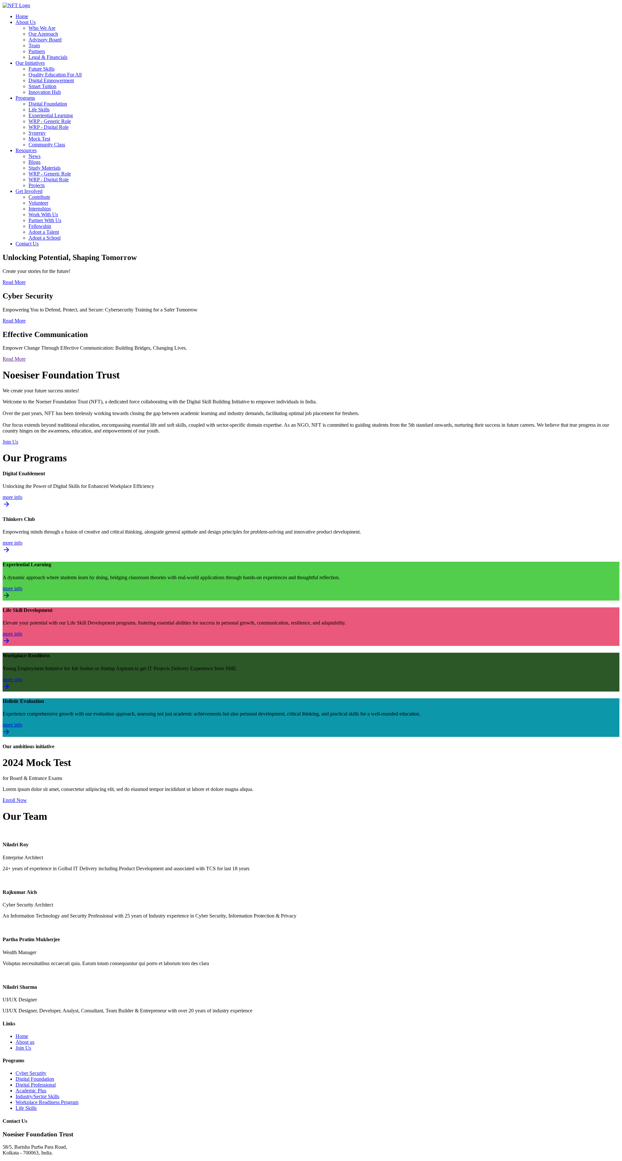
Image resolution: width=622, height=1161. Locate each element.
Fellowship (40, 226)
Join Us (10, 442)
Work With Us (43, 214)
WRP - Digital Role (49, 127)
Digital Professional (36, 1085)
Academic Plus (31, 1090)
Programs (25, 98)
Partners (37, 51)
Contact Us (27, 243)
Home (22, 16)
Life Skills (39, 109)
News (34, 156)
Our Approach (43, 34)
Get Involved (29, 191)
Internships (40, 208)
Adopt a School (45, 238)
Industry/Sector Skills (37, 1096)
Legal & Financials (48, 57)
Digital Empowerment (51, 80)
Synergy (37, 133)
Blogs (34, 162)
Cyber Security (31, 1073)
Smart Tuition (42, 86)
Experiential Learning (51, 115)
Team (34, 45)
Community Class (47, 144)
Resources (26, 150)
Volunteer (38, 203)
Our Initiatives (30, 63)
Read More (14, 282)
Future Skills (41, 69)
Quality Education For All (55, 74)
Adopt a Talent (44, 232)
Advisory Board (45, 39)
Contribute (39, 197)
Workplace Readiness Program (47, 1102)
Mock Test (39, 138)
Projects (37, 185)
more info (12, 501)
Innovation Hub (45, 92)
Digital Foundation (48, 104)
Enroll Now (15, 800)
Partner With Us (45, 220)
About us (25, 1042)
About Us (26, 22)
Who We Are (42, 28)
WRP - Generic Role (50, 121)
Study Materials (45, 168)
